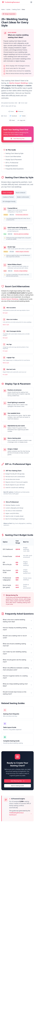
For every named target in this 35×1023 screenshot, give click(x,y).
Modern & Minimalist (23, 197)
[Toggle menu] (31, 2)
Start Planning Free (18, 138)
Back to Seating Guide (17, 785)
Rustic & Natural (20, 192)
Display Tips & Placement (14, 159)
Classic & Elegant (7, 192)
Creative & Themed (8, 197)
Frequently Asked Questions (15, 169)
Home (3, 9)
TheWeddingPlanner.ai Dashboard (16, 814)
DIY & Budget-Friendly (9, 201)
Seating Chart (16, 9)
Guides (8, 9)
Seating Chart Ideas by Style (14, 153)
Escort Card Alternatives (13, 156)
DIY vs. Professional (12, 163)
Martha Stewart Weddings (18, 83)
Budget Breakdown (12, 166)
